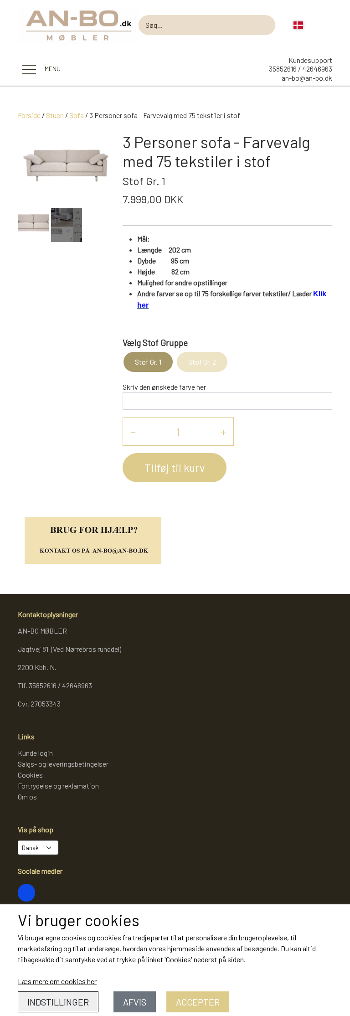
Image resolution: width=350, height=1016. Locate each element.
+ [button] (223, 431)
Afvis (134, 1001)
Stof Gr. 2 (202, 361)
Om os (27, 796)
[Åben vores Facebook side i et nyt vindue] (26, 892)
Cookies (30, 774)
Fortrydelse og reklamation (58, 785)
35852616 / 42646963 (300, 68)
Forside (29, 115)
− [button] (133, 431)
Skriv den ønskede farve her (164, 386)
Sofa (76, 115)
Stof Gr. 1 (148, 361)
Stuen (55, 115)
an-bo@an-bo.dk (307, 77)
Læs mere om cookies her (57, 981)
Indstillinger (58, 1001)
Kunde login (35, 752)
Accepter (198, 1001)
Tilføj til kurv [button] (174, 467)
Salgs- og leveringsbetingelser (63, 763)
